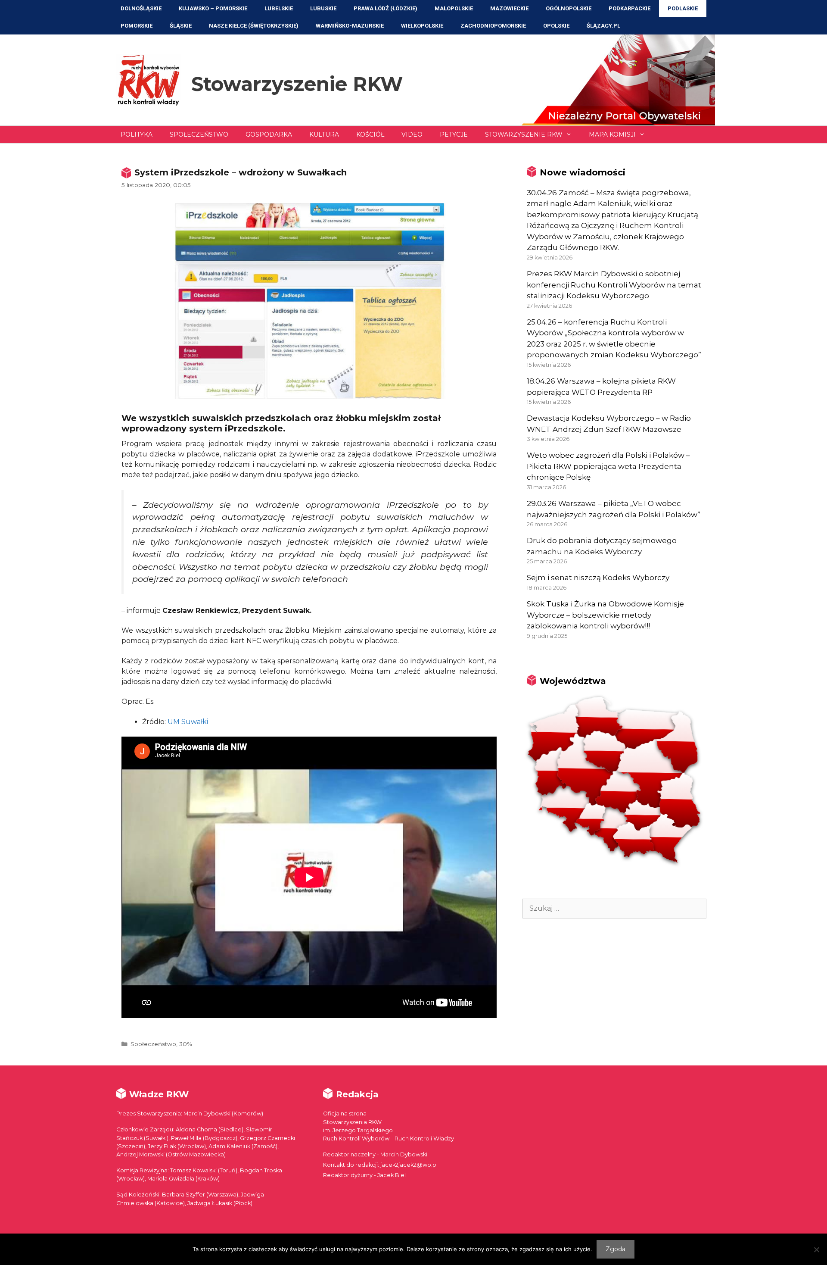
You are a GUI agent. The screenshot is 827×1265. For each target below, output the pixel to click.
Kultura (324, 134)
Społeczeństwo (199, 134)
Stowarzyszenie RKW (297, 84)
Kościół (370, 134)
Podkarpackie (629, 8)
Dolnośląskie (141, 8)
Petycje (454, 134)
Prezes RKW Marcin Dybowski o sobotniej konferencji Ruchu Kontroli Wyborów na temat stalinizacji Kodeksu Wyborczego (614, 284)
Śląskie (181, 25)
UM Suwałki (188, 722)
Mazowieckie (509, 8)
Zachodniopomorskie (493, 25)
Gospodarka (269, 134)
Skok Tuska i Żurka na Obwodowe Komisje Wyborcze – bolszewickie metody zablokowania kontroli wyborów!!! (605, 615)
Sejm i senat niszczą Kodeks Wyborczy (598, 577)
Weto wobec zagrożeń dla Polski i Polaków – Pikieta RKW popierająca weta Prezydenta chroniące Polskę (608, 466)
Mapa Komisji (612, 134)
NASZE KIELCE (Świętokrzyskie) (253, 25)
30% (185, 1043)
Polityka (136, 134)
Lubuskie (323, 8)
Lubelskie (278, 8)
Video (412, 134)
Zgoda (615, 1249)
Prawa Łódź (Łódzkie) (385, 8)
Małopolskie (454, 8)
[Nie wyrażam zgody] (816, 1249)
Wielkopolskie (422, 25)
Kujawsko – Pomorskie (213, 8)
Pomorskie (136, 25)
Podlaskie (683, 8)
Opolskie (556, 25)
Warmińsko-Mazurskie (350, 25)
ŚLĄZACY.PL (603, 25)
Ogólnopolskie (568, 8)
